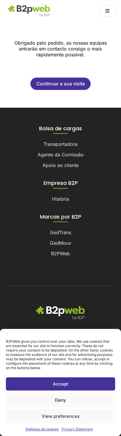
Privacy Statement (77, 429)
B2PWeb (60, 253)
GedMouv (60, 243)
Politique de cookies (42, 429)
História (60, 199)
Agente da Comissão (61, 155)
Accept (60, 384)
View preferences (61, 416)
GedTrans (60, 232)
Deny (60, 400)
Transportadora (60, 144)
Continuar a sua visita (60, 84)
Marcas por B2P (60, 217)
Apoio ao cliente (61, 165)
